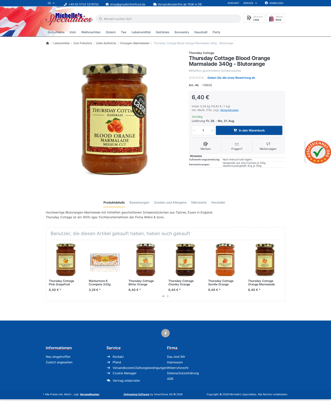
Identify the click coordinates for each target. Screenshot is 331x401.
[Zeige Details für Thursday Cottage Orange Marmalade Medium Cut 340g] (265, 260)
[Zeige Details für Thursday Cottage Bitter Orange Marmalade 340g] (145, 260)
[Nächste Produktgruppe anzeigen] (281, 270)
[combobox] (168, 19)
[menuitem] (57, 32)
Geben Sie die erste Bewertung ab (231, 78)
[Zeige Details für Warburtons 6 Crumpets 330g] (106, 260)
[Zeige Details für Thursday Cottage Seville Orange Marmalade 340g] (225, 260)
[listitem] (114, 119)
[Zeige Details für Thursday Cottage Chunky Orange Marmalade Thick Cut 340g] (185, 260)
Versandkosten (229, 110)
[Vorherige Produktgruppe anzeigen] (50, 270)
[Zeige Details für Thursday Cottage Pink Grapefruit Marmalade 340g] (66, 260)
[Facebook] (165, 333)
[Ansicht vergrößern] (114, 119)
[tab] (114, 202)
